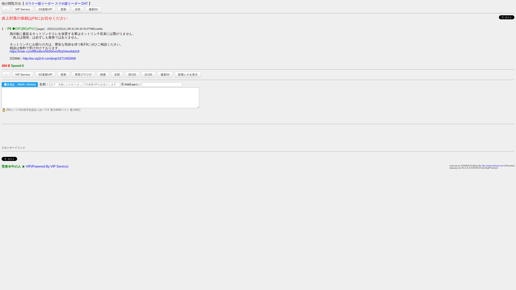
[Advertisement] (75, 135)
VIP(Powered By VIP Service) (47, 166)
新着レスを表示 (188, 74)
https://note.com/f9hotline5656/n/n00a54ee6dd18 (44, 51)
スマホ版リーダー (68, 3)
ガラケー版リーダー (39, 3)
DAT (84, 3)
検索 (103, 74)
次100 (148, 74)
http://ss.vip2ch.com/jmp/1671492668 (49, 58)
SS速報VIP (45, 9)
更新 (63, 9)
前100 (132, 74)
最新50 (93, 9)
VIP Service (22, 9)
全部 (77, 9)
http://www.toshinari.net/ (493, 166)
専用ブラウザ (83, 74)
